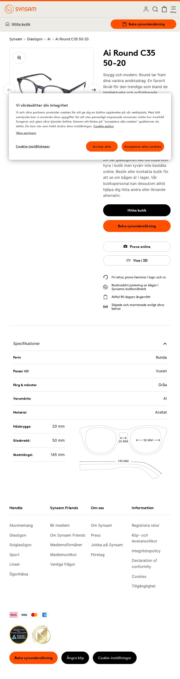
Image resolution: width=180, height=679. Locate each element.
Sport (14, 554)
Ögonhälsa (18, 574)
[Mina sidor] (146, 9)
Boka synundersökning (147, 24)
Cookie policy (104, 126)
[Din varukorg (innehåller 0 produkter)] (164, 9)
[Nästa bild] (94, 90)
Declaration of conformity (144, 563)
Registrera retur (145, 525)
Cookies (139, 576)
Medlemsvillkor (63, 554)
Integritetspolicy (146, 550)
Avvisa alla (102, 146)
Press (96, 535)
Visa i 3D (140, 260)
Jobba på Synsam (107, 544)
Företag (98, 554)
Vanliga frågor (62, 564)
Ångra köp (75, 658)
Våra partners (26, 133)
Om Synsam (101, 525)
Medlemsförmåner (66, 544)
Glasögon (17, 535)
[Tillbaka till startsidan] (20, 9)
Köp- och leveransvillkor (144, 538)
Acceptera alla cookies (142, 146)
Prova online (140, 246)
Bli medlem (60, 525)
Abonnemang (21, 525)
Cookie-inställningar (114, 658)
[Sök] (155, 9)
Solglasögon (20, 544)
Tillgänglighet (144, 586)
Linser (14, 564)
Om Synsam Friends (67, 535)
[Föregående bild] (9, 90)
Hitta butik (21, 24)
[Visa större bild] (19, 58)
